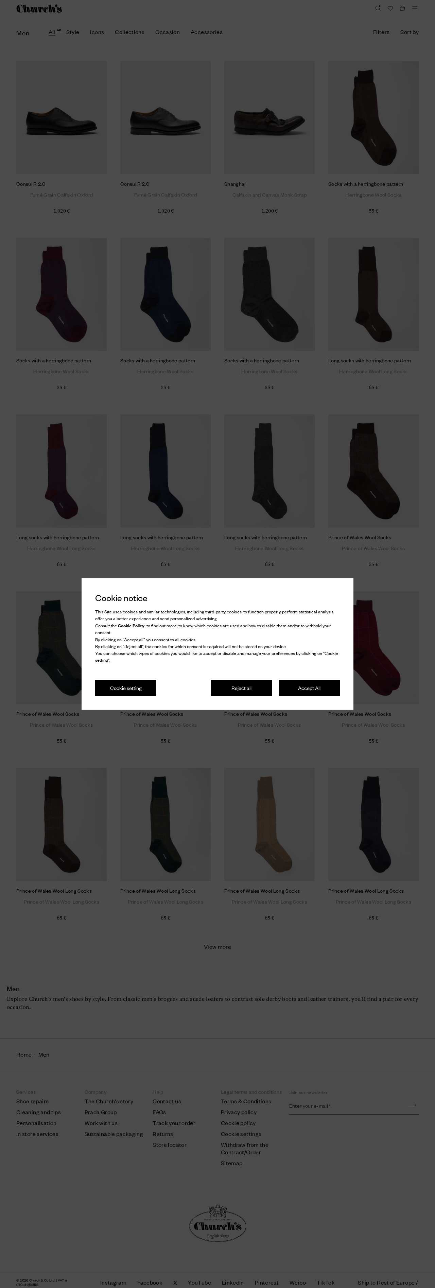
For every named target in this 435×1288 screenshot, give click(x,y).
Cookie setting (126, 687)
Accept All (309, 687)
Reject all (241, 687)
